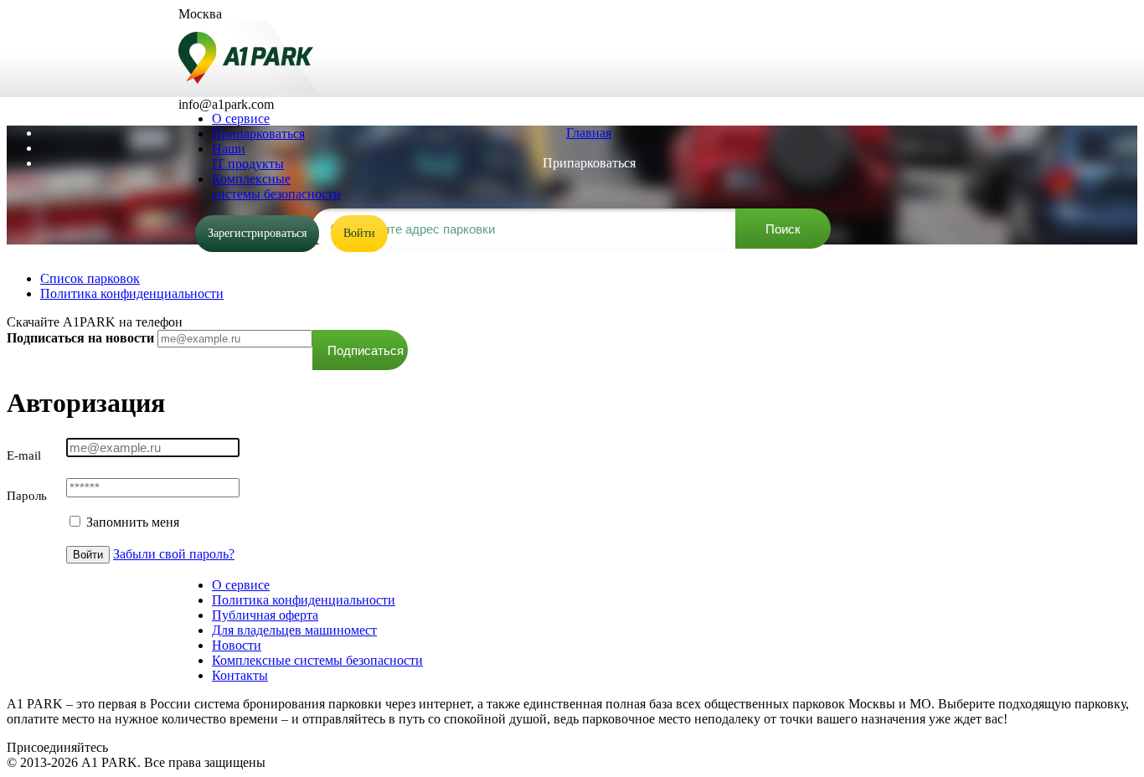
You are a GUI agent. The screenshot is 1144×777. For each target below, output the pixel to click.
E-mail (24, 455)
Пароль (27, 495)
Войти (359, 233)
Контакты (240, 675)
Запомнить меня (131, 522)
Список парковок (90, 278)
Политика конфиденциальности (132, 293)
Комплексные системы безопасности (317, 660)
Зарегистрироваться (257, 233)
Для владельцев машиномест (294, 630)
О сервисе (241, 585)
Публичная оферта (265, 615)
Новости (236, 645)
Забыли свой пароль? (173, 554)
